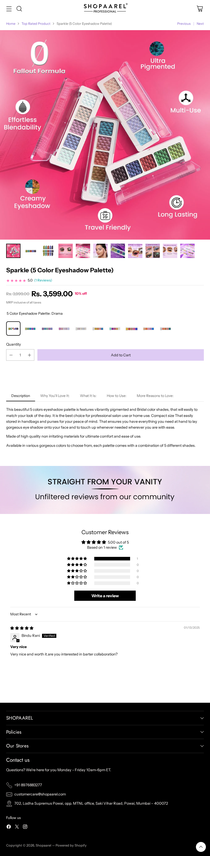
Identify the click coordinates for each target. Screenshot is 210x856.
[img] (22, 628)
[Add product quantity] (29, 354)
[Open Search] (19, 8)
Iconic (30, 328)
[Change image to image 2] (118, 251)
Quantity (13, 344)
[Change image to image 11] (83, 251)
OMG (47, 328)
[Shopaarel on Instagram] (25, 827)
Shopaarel (44, 845)
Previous (184, 23)
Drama (13, 328)
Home (10, 23)
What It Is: (88, 395)
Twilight (81, 328)
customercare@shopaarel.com (40, 794)
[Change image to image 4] (152, 251)
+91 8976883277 (28, 785)
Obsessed (131, 328)
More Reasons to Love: (155, 395)
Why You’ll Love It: (55, 395)
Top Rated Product (36, 23)
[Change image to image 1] (100, 251)
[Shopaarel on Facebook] (9, 827)
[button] (77, 558)
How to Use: (117, 395)
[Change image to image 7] (13, 251)
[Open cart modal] (199, 8)
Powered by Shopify (71, 845)
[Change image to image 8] (31, 251)
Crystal (115, 328)
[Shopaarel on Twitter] (17, 827)
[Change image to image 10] (65, 251)
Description (20, 395)
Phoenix (165, 328)
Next (200, 23)
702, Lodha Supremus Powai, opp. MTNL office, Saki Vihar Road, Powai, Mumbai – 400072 (91, 803)
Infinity (98, 328)
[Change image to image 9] (48, 251)
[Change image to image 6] (187, 251)
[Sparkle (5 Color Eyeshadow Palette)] (105, 135)
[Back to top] (201, 847)
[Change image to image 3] (135, 251)
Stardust (64, 328)
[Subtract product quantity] (11, 354)
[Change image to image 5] (170, 251)
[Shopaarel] (105, 8)
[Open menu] (9, 8)
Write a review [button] (105, 595)
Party (148, 328)
